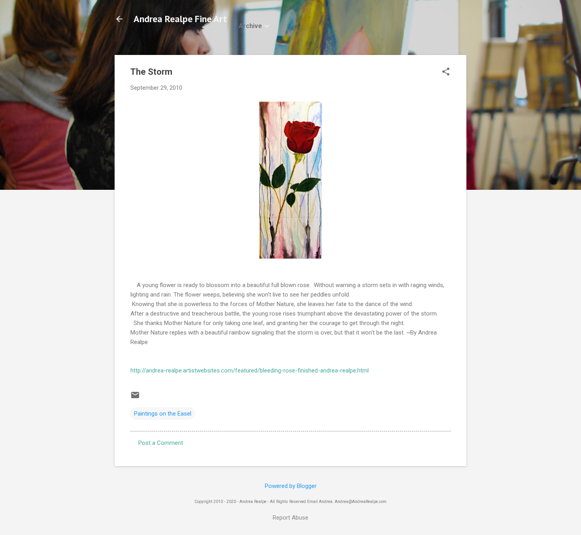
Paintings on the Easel (162, 413)
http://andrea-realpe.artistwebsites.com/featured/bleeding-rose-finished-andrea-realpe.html (249, 370)
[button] (446, 72)
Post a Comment (160, 442)
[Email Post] (135, 397)
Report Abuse (290, 517)
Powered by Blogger (291, 486)
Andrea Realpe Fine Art (180, 19)
